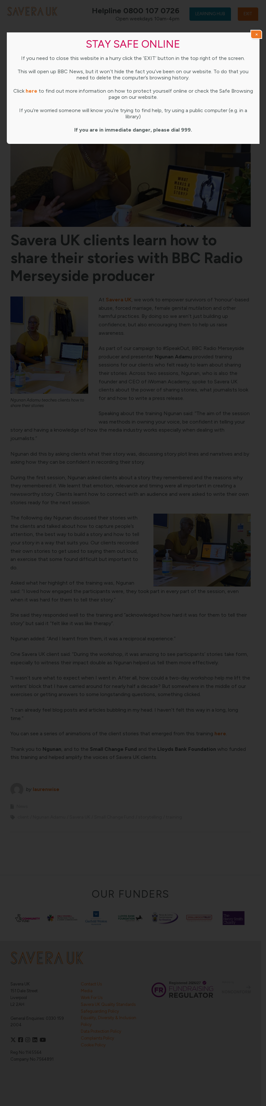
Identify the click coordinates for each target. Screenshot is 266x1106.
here (31, 91)
